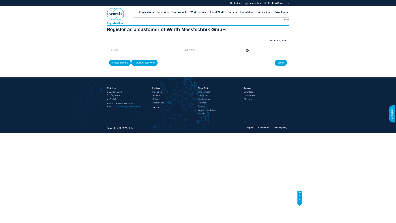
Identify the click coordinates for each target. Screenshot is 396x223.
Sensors (156, 95)
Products (156, 88)
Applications (146, 12)
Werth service (198, 12)
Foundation (247, 12)
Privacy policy (280, 127)
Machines (157, 92)
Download (248, 92)
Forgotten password (144, 62)
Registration (255, 3)
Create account (120, 62)
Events (201, 106)
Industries (163, 12)
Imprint (250, 127)
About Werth (217, 12)
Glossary (248, 99)
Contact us (235, 3)
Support (247, 88)
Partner (201, 113)
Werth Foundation (207, 110)
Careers (232, 12)
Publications (264, 12)
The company (204, 92)
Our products (179, 12)
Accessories (158, 102)
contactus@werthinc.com (128, 106)
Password (189, 49)
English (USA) (275, 3)
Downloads (281, 12)
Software (156, 99)
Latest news (249, 95)
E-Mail (115, 49)
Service (155, 107)
